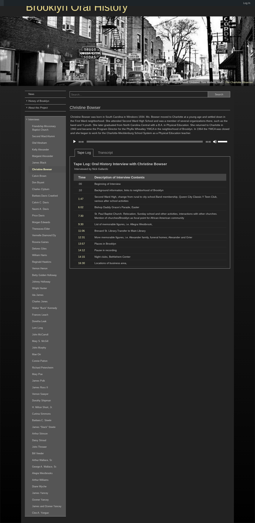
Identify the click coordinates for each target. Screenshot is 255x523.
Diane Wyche (39, 486)
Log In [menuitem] (246, 2)
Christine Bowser (42, 169)
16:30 (81, 263)
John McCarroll (40, 334)
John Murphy (39, 347)
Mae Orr (36, 354)
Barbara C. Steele (41, 420)
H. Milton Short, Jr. (42, 407)
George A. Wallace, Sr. (44, 466)
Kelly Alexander (40, 149)
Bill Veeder (38, 453)
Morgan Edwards (41, 222)
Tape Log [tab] (84, 153)
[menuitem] (2, 3)
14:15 (81, 256)
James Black (39, 162)
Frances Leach (40, 314)
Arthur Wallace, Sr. (42, 460)
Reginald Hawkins (41, 261)
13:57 (81, 243)
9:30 (80, 224)
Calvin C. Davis (40, 202)
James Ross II (40, 387)
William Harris (39, 255)
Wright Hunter (39, 288)
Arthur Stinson (40, 433)
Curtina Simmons (41, 413)
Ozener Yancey (40, 499)
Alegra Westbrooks (42, 473)
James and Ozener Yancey (46, 506)
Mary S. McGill (40, 341)
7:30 (80, 215)
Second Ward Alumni (43, 136)
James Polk (38, 380)
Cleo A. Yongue (40, 512)
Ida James (37, 295)
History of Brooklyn (38, 101)
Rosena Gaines (40, 242)
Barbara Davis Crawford (45, 195)
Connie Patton (39, 361)
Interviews (33, 119)
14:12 (81, 250)
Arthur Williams (40, 480)
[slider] (223, 141)
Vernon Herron (39, 268)
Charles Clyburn (40, 189)
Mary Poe (37, 374)
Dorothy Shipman (41, 400)
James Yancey (40, 493)
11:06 (81, 230)
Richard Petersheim (42, 367)
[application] (150, 141)
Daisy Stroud (39, 440)
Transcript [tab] (105, 153)
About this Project (38, 107)
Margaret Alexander (42, 156)
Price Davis (38, 215)
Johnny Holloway (41, 281)
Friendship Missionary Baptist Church (44, 128)
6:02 (80, 207)
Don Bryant (38, 182)
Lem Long (37, 327)
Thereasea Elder (41, 228)
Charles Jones (40, 301)
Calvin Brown (39, 176)
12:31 (81, 237)
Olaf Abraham (39, 142)
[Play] (74, 142)
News (31, 94)
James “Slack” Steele (43, 427)
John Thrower (39, 446)
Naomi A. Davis (40, 209)
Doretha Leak (39, 321)
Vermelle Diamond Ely (44, 235)
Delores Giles (39, 248)
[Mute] (215, 142)
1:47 (80, 198)
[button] (3, 51)
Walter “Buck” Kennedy (44, 308)
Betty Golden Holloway (44, 275)
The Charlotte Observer (239, 82)
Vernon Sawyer (40, 394)
